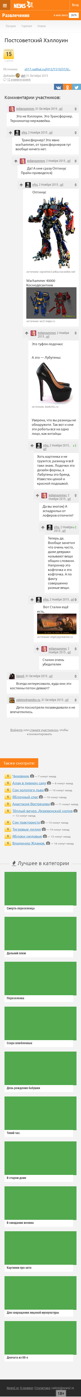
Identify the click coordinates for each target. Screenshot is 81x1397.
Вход (75, 5)
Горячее (26, 26)
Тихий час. (13, 1133)
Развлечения (15, 15)
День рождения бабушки (23, 1088)
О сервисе (26, 1388)
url (60, 109)
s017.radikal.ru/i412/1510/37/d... (47, 69)
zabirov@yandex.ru (28, 700)
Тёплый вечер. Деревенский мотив (42, 810)
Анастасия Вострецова (31, 803)
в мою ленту (61, 15)
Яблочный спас (25, 796)
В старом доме (16, 1178)
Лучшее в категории (42, 863)
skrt (23, 75)
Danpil (20, 676)
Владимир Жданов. (28, 843)
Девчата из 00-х (17, 1357)
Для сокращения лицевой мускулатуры (33, 1312)
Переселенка (15, 998)
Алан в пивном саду (29, 782)
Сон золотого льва (28, 789)
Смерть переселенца (21, 908)
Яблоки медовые (27, 836)
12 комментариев (19, 79)
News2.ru (13, 1388)
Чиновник (20, 776)
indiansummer (25, 109)
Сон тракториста (26, 822)
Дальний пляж (16, 953)
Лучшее (11, 26)
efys (24, 132)
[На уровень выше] (10, 132)
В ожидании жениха (20, 1223)
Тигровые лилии (26, 829)
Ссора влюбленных (19, 1043)
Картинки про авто (19, 1267)
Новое (42, 26)
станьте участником (43, 730)
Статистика (42, 1388)
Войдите (16, 730)
